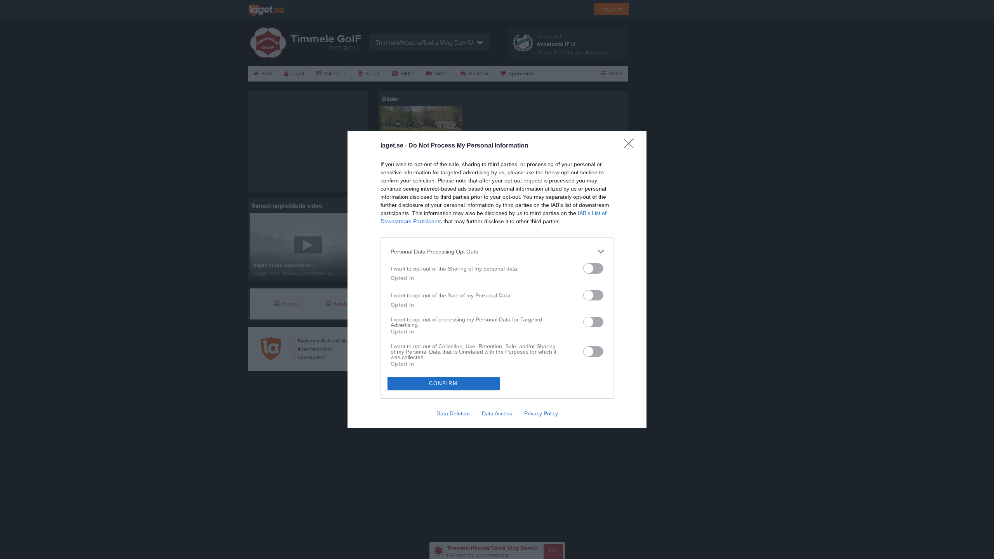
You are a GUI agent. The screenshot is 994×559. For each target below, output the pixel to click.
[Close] (631, 146)
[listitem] (497, 251)
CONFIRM (443, 383)
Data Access (497, 413)
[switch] (593, 268)
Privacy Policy (541, 413)
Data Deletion (453, 413)
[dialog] (497, 279)
